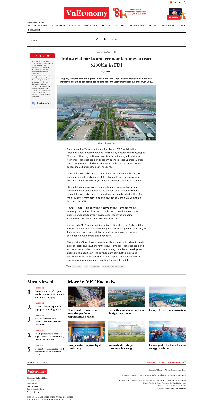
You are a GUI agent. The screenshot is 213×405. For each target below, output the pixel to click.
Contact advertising (37, 362)
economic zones (77, 266)
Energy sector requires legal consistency (84, 346)
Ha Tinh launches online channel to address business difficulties (48, 321)
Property (154, 25)
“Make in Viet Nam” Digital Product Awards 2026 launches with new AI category (49, 294)
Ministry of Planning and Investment (113, 266)
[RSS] (179, 2)
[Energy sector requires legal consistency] (86, 331)
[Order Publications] (176, 13)
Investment (74, 25)
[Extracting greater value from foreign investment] (126, 296)
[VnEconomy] (171, 2)
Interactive (34, 30)
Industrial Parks (94, 266)
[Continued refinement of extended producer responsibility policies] (86, 296)
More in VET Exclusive (92, 281)
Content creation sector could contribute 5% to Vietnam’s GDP (49, 351)
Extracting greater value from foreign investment (126, 311)
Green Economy (91, 25)
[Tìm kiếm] (184, 2)
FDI (86, 266)
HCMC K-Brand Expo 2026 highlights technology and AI (48, 308)
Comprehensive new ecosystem (167, 310)
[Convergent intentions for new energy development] (167, 331)
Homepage (35, 40)
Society (181, 25)
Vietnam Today (57, 25)
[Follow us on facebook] (175, 2)
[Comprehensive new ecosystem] (167, 296)
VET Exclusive (40, 25)
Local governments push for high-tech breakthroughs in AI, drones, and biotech (49, 336)
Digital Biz (119, 25)
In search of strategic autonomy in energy (120, 346)
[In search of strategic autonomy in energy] (126, 331)
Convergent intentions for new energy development (167, 346)
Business (106, 25)
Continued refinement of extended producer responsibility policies (83, 313)
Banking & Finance (136, 25)
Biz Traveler (168, 25)
